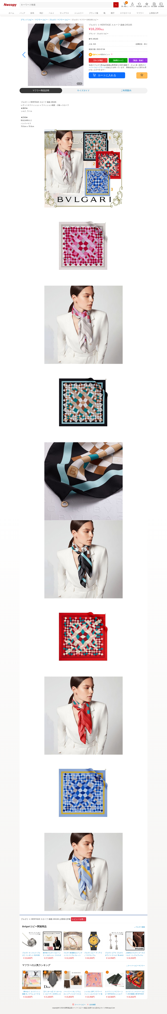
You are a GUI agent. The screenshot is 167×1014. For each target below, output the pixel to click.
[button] (80, 55)
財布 (32, 13)
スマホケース (125, 13)
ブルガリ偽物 (140, 927)
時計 (41, 13)
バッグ (22, 13)
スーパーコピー (80, 1005)
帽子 (113, 13)
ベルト (51, 13)
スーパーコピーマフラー (136, 966)
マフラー (140, 13)
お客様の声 (153, 13)
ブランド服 (93, 13)
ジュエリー (79, 13)
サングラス (64, 13)
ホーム (11, 13)
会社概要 (92, 1005)
